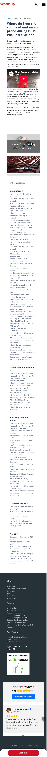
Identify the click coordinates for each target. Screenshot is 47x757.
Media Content (12, 596)
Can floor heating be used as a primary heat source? (21, 446)
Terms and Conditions (17, 745)
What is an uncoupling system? (21, 383)
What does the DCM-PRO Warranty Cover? (19, 391)
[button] (36, 4)
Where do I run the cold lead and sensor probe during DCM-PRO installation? (22, 340)
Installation (16, 191)
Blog (8, 593)
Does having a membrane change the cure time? (19, 296)
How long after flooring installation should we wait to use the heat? (22, 234)
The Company (12, 586)
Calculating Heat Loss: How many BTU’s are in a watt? (22, 475)
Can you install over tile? (19, 239)
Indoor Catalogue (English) (17, 615)
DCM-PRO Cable (25, 19)
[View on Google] (8, 710)
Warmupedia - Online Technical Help (20, 625)
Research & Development (16, 589)
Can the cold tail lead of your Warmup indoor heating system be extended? (22, 352)
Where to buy (12, 608)
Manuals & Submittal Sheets (17, 637)
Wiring (13, 533)
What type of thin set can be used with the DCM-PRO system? (22, 305)
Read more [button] (11, 728)
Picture (15, 19)
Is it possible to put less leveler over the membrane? (21, 286)
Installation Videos (14, 642)
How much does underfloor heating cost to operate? (20, 386)
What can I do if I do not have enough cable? (20, 255)
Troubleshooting (18, 503)
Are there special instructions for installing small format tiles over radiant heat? (22, 275)
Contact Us (11, 591)
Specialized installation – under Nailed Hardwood (21, 209)
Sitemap (10, 627)
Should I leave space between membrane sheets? (21, 312)
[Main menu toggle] (44, 4)
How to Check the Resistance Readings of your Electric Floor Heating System (21, 523)
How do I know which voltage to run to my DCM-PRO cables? (22, 317)
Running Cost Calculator (16, 610)
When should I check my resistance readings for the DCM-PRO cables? (22, 323)
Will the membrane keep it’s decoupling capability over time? (22, 396)
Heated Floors (23, 168)
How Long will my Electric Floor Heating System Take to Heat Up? (22, 374)
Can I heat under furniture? (20, 450)
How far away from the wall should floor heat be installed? (21, 221)
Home (9, 19)
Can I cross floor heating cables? (22, 225)
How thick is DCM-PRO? (18, 457)
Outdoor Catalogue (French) (17, 622)
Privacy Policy (33, 745)
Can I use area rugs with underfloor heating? (19, 379)
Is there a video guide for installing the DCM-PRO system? (22, 260)
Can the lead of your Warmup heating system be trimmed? (21, 358)
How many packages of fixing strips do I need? (21, 228)
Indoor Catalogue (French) (17, 617)
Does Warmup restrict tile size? (21, 251)
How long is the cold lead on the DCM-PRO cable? (22, 334)
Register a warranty (14, 613)
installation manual (23, 112)
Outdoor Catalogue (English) (17, 620)
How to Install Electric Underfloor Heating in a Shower (22, 204)
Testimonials (11, 598)
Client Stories (12, 639)
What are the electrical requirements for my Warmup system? (21, 215)
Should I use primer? (17, 309)
